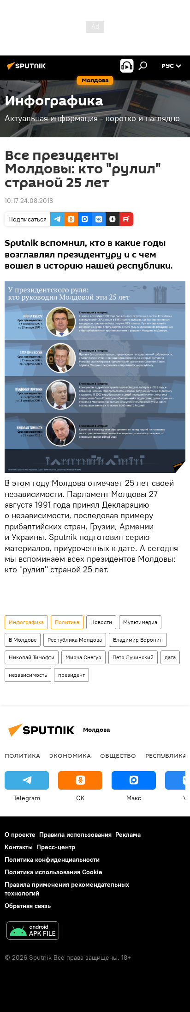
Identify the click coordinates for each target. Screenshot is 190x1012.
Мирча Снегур (83, 657)
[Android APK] (32, 931)
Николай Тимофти (31, 657)
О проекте (20, 834)
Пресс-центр (55, 847)
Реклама (128, 834)
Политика (67, 622)
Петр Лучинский (133, 657)
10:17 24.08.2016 (29, 200)
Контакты (19, 847)
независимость (28, 674)
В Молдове (22, 639)
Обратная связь (28, 906)
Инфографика (26, 622)
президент (71, 674)
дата (170, 657)
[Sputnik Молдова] (28, 69)
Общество (118, 755)
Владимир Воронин (138, 639)
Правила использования (75, 834)
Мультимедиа (140, 622)
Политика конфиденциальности (52, 859)
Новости (101, 622)
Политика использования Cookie (53, 872)
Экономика (70, 755)
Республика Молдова (75, 639)
